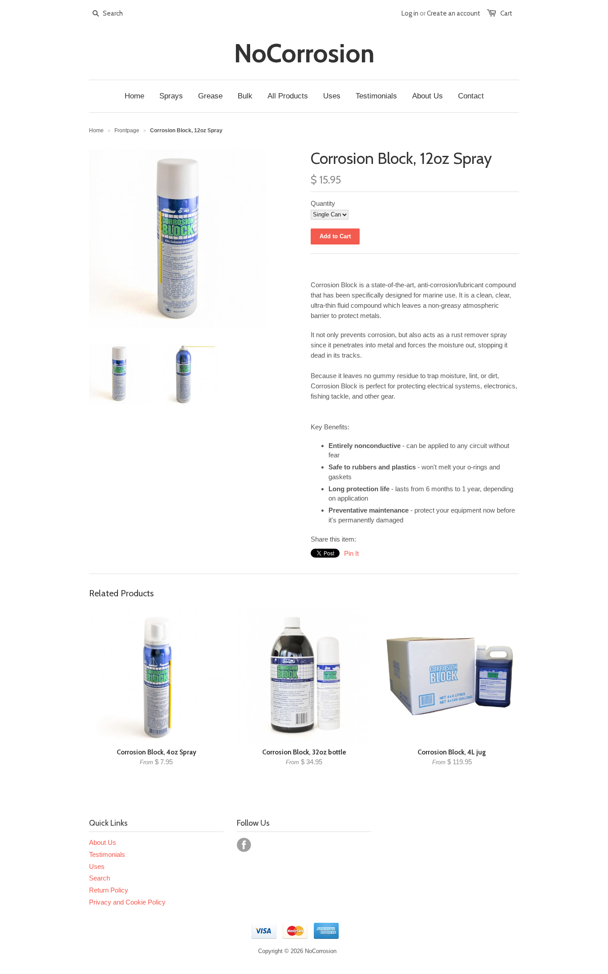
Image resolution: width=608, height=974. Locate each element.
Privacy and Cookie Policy (127, 902)
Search (99, 878)
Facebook (244, 845)
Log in (409, 13)
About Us (102, 842)
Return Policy (108, 890)
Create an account (453, 13)
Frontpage (126, 130)
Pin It (351, 553)
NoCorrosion (304, 53)
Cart (506, 13)
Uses (97, 866)
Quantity (323, 203)
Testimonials (107, 854)
